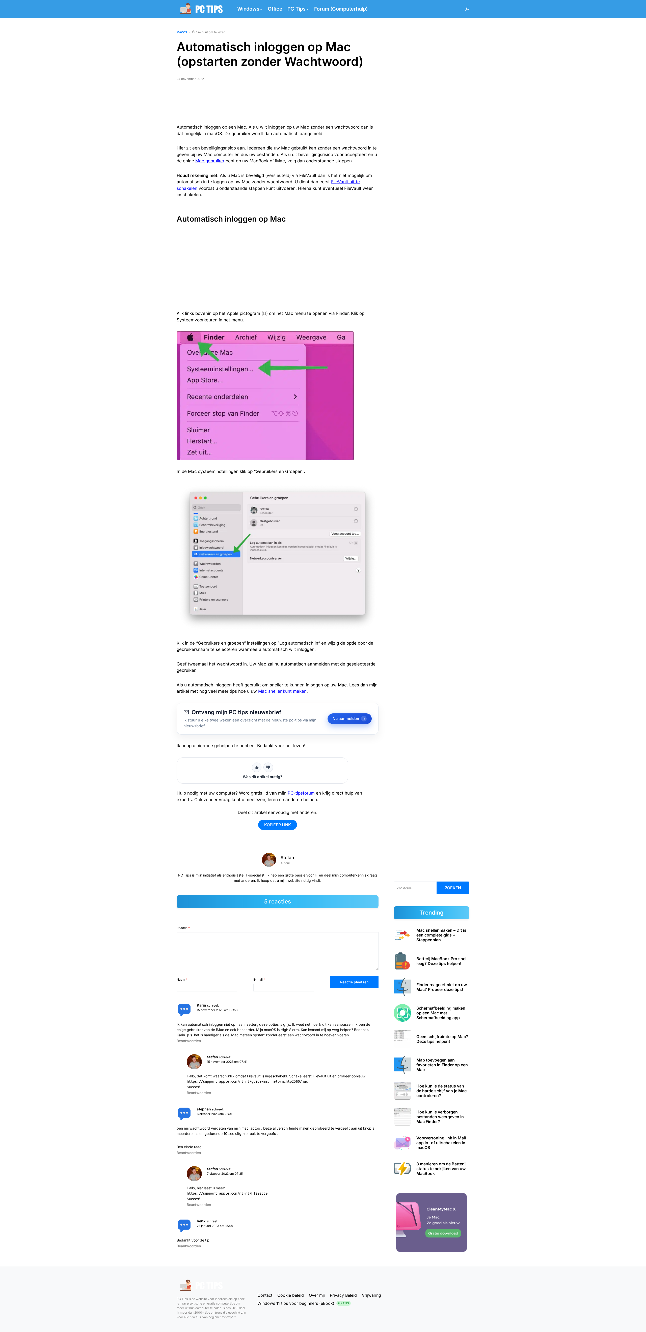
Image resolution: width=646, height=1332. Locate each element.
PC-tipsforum (301, 793)
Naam (182, 979)
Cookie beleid (290, 1295)
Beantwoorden (189, 1041)
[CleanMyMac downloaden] (431, 1222)
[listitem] (431, 935)
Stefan (287, 857)
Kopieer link (277, 824)
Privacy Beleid (343, 1295)
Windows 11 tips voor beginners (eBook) (303, 1303)
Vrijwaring (371, 1295)
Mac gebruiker (209, 160)
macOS (182, 32)
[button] (467, 9)
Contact (264, 1295)
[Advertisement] (278, 104)
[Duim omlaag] (268, 767)
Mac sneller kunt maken (282, 691)
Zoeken (453, 887)
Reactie (183, 928)
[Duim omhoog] (256, 767)
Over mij (317, 1295)
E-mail (259, 979)
